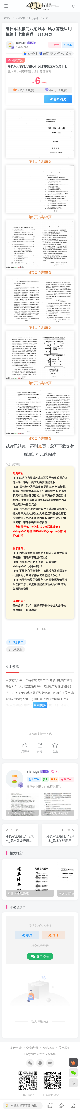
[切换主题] (73, 1082)
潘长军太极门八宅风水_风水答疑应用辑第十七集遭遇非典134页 (39, 31)
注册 (55, 935)
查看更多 (40, 705)
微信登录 (42, 956)
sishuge (21, 43)
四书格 (52, 1054)
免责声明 (32, 1047)
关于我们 (64, 1047)
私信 (70, 45)
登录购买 (60, 99)
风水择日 (34, 18)
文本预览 (12, 666)
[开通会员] (73, 1062)
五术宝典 (20, 18)
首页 (9, 18)
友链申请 (16, 1047)
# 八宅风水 (15, 649)
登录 (29, 935)
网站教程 (48, 1047)
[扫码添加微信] (73, 1072)
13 (55, 779)
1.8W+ (35, 779)
